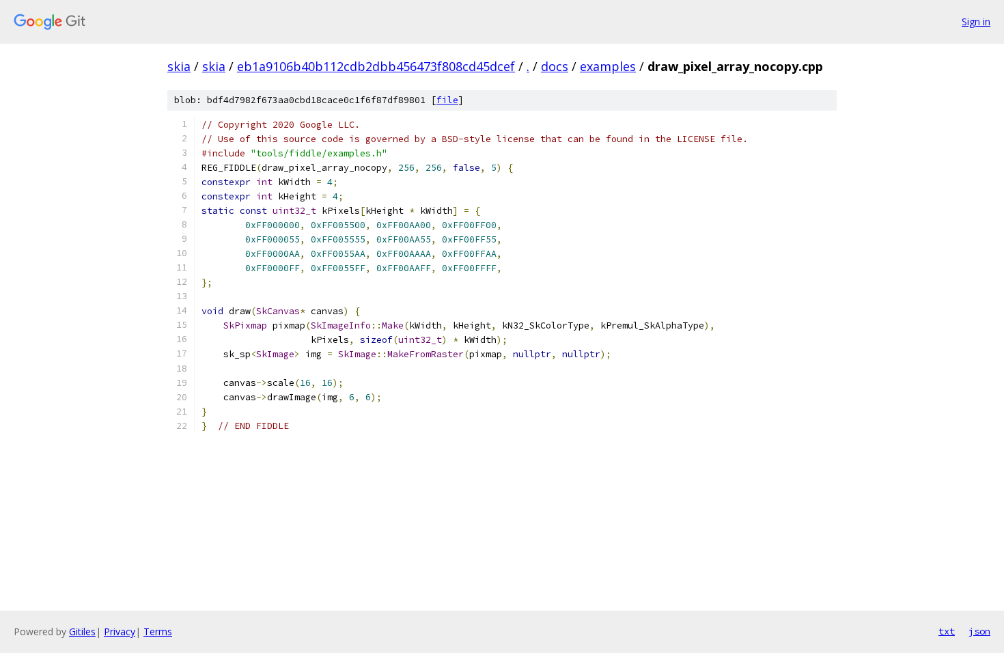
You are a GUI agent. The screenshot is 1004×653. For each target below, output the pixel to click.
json (979, 631)
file (447, 100)
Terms (157, 631)
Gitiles (82, 631)
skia (179, 66)
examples (608, 66)
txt (946, 631)
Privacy (119, 631)
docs (554, 66)
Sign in (976, 21)
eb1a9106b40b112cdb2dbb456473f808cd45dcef (376, 66)
